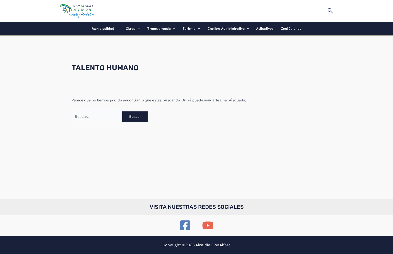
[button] (330, 11)
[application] (116, 28)
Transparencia (159, 29)
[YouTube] (208, 225)
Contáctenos (291, 29)
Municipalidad (103, 29)
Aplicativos (264, 29)
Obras (130, 29)
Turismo (189, 29)
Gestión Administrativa (226, 29)
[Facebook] (185, 225)
